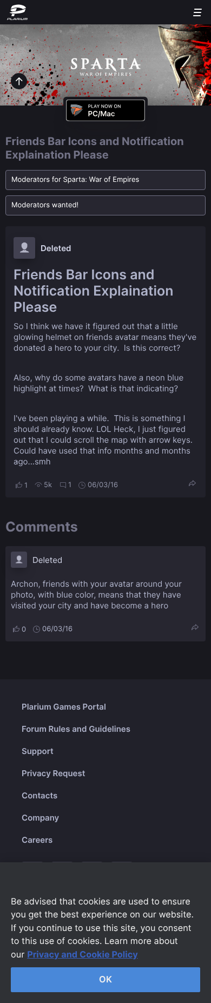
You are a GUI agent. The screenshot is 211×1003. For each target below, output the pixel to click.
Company (40, 817)
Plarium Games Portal (64, 707)
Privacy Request (53, 773)
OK (105, 979)
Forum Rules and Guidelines (76, 729)
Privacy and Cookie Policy (82, 954)
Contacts (39, 795)
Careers (37, 840)
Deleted (56, 248)
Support (38, 751)
